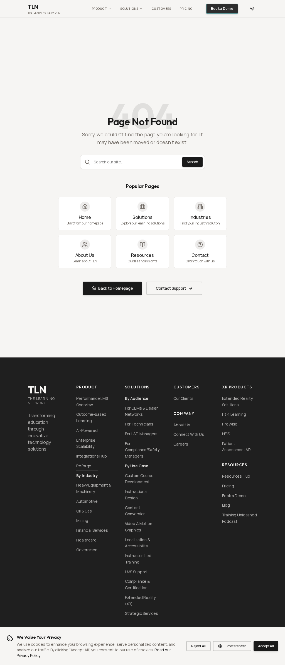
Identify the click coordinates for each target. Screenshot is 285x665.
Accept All (266, 646)
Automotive (86, 501)
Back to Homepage (115, 288)
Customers (161, 9)
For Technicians (139, 424)
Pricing (186, 9)
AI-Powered (86, 430)
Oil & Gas (84, 511)
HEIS (226, 433)
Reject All (198, 646)
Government (87, 549)
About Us (181, 424)
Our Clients (183, 398)
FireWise (230, 424)
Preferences (236, 646)
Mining (82, 520)
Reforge (83, 465)
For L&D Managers (141, 433)
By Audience (136, 398)
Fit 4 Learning (234, 414)
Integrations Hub (91, 456)
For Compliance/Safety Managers (142, 450)
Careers (180, 444)
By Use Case (136, 465)
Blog (226, 505)
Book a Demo (222, 8)
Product (99, 9)
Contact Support (171, 288)
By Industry (87, 475)
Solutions (129, 9)
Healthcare (86, 540)
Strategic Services (141, 613)
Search (192, 161)
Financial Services (92, 530)
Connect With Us (188, 434)
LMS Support (136, 571)
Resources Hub (236, 476)
